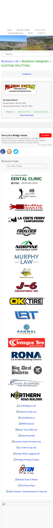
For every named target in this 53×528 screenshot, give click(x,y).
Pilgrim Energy (10, 100)
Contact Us (41, 33)
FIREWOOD (9, 112)
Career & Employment (15, 33)
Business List (10, 61)
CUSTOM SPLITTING (40, 112)
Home (9, 30)
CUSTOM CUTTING (23, 112)
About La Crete (40, 30)
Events (30, 33)
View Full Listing (26, 115)
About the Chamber (23, 30)
